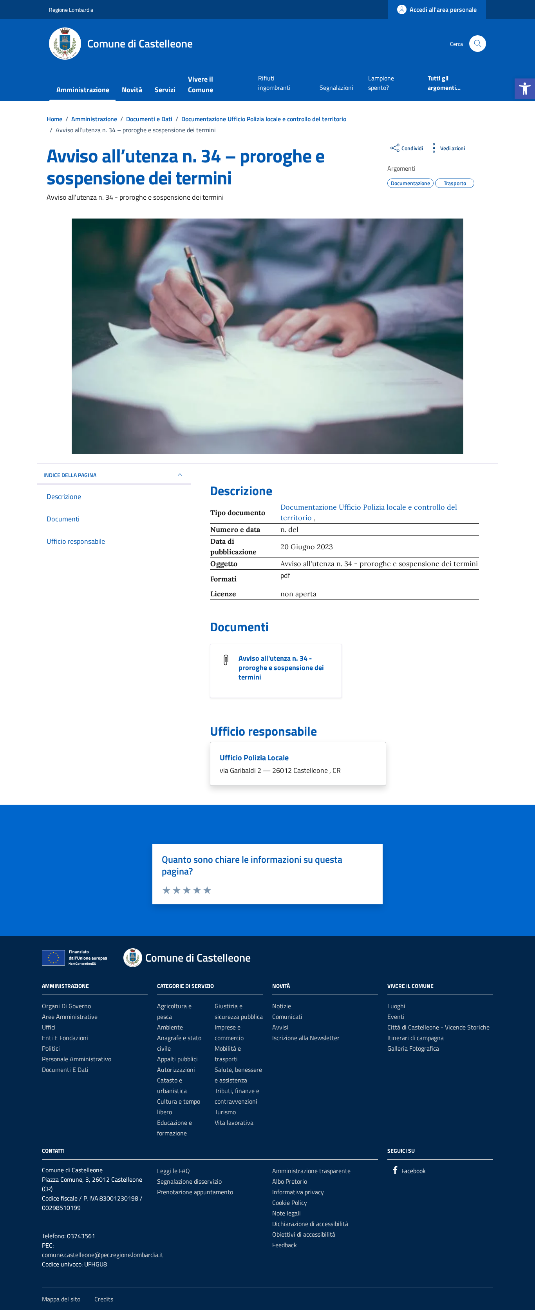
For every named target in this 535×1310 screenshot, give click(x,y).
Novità (132, 89)
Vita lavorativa (234, 1122)
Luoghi (396, 1006)
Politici (51, 1048)
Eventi (396, 1016)
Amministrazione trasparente (311, 1170)
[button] (525, 88)
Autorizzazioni (176, 1069)
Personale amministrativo (76, 1059)
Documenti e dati (65, 1069)
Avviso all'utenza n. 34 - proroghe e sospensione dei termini (281, 667)
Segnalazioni (336, 87)
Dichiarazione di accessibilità (310, 1223)
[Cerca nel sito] (477, 43)
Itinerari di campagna (415, 1037)
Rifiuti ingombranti (274, 82)
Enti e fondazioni (65, 1037)
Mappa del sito (61, 1299)
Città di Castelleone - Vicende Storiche (438, 1027)
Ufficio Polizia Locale (254, 757)
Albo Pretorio (289, 1181)
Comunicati (287, 1016)
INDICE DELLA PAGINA (69, 475)
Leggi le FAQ (173, 1170)
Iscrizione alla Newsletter (306, 1037)
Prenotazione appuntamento (195, 1192)
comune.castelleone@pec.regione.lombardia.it (102, 1254)
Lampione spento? (381, 82)
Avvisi (280, 1027)
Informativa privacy (298, 1192)
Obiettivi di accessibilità (303, 1234)
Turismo (225, 1112)
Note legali (286, 1213)
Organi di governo (66, 1006)
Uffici (49, 1027)
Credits (103, 1299)
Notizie (281, 1006)
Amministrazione (82, 89)
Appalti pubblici (177, 1059)
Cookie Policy (289, 1202)
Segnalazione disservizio (189, 1181)
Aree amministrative (70, 1016)
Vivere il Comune (200, 84)
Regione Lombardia (71, 9)
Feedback (284, 1245)
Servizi (165, 89)
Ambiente (170, 1027)
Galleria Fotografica (413, 1048)
